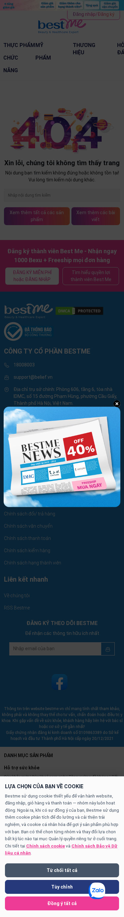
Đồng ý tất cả (62, 903)
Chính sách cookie (45, 845)
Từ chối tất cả (62, 870)
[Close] (116, 403)
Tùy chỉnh (62, 887)
